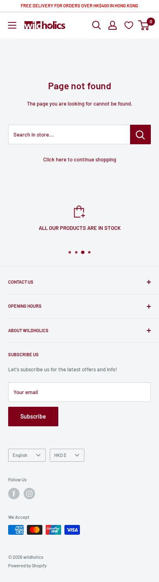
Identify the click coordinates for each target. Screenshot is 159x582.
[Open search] (96, 25)
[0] (144, 25)
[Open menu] (12, 25)
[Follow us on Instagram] (29, 493)
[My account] (112, 25)
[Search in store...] (140, 134)
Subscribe (33, 416)
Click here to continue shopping (79, 159)
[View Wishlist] (129, 25)
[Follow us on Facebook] (14, 493)
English (20, 455)
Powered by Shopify (27, 565)
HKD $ (60, 455)
